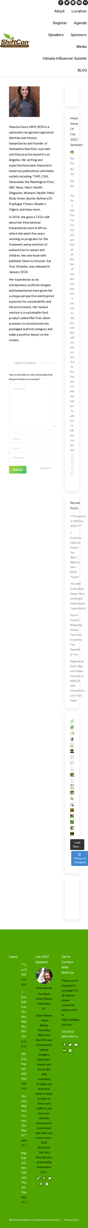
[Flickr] (85, 2)
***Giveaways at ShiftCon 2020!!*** (78, 521)
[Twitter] (67, 2)
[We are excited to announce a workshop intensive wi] (72, 775)
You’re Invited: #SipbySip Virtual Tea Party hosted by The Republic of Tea (76, 635)
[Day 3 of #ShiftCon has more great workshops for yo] (72, 745)
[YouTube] (79, 2)
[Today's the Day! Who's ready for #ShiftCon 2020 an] (72, 763)
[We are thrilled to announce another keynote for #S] (72, 792)
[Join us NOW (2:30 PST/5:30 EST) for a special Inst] (72, 739)
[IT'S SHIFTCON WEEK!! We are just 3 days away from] (72, 786)
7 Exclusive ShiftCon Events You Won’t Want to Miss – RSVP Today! (75, 555)
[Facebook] (60, 2)
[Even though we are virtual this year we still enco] (72, 834)
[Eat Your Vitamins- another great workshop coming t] (72, 810)
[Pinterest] (41, 1184)
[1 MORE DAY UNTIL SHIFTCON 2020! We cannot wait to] (72, 769)
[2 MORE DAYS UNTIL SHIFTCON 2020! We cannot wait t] (72, 781)
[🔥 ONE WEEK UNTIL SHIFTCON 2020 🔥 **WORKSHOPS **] (72, 798)
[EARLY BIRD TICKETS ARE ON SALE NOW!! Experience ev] (72, 721)
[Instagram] (73, 2)
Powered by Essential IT (48, 1219)
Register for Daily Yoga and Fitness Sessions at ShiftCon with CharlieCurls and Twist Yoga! (77, 681)
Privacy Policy (71, 1219)
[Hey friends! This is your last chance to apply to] (72, 727)
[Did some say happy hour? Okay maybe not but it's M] (72, 816)
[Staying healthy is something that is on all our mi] (72, 828)
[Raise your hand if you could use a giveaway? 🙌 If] (72, 804)
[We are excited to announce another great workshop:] (72, 822)
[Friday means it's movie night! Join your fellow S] (72, 751)
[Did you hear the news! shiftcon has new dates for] (72, 733)
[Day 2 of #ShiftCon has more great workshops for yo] (72, 757)
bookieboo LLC (25, 1219)
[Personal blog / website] (73, 456)
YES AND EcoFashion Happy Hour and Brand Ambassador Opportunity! (78, 596)
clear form (45, 468)
